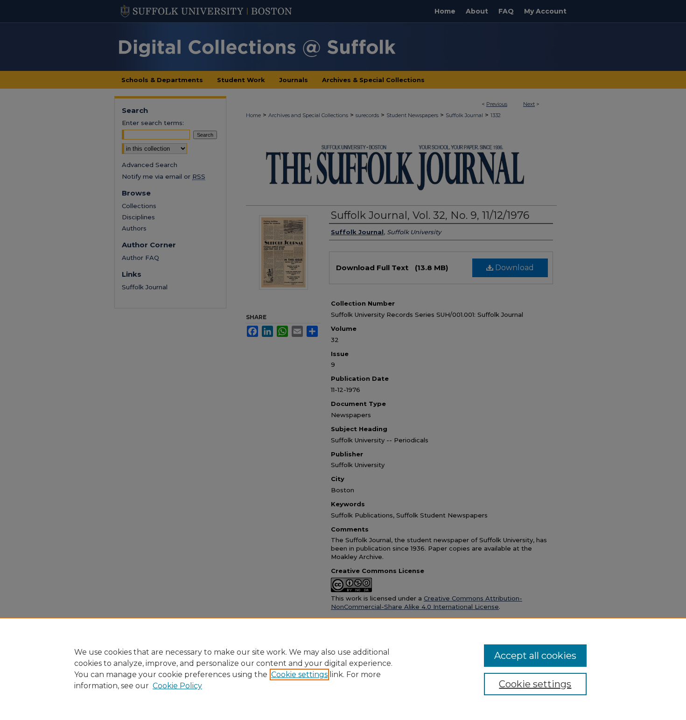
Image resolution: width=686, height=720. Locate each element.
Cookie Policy (177, 685)
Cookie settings (299, 674)
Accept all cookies (535, 655)
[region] (343, 668)
